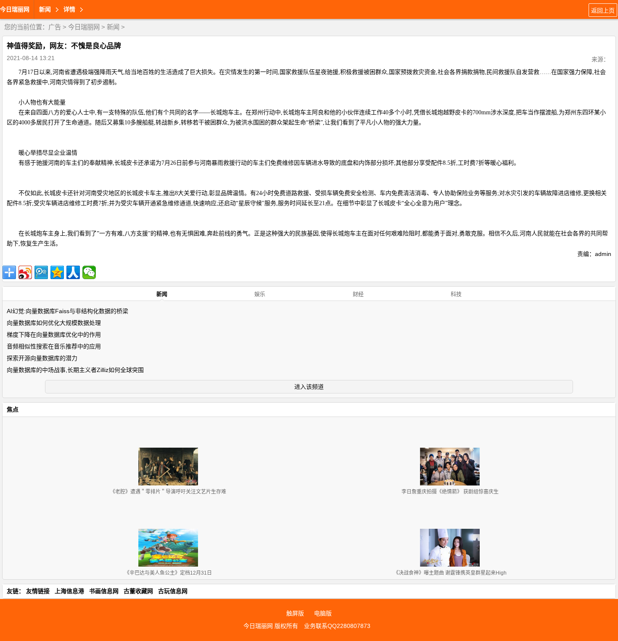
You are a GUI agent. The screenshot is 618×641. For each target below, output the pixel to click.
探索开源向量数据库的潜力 (42, 358)
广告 (54, 27)
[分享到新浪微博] (25, 272)
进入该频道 (309, 386)
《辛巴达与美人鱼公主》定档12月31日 (168, 573)
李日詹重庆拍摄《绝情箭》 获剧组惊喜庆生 (450, 492)
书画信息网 (104, 591)
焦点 (12, 409)
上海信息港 (69, 591)
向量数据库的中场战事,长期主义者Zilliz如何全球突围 (75, 370)
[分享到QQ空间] (57, 272)
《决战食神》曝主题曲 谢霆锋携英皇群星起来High (450, 573)
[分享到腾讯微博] (41, 272)
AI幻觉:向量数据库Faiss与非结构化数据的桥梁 (67, 311)
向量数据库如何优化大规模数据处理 (54, 322)
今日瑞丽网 (14, 9)
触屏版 (295, 613)
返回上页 (603, 10)
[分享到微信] (89, 272)
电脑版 (323, 613)
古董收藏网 (138, 591)
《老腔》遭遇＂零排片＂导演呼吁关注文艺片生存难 (168, 492)
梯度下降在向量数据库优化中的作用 (54, 334)
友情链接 (38, 591)
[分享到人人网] (73, 272)
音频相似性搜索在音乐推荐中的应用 (54, 346)
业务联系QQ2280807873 (337, 626)
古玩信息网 (173, 591)
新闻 (113, 27)
